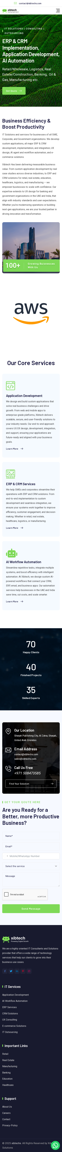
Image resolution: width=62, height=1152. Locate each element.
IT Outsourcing (10, 1032)
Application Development (24, 396)
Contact (6, 1119)
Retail (5, 1054)
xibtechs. (17, 1143)
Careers (6, 1113)
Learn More (12, 448)
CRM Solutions (10, 1013)
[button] (55, 1145)
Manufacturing (9, 1066)
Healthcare (8, 1085)
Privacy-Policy (10, 1125)
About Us (7, 1106)
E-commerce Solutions (14, 1026)
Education (7, 1078)
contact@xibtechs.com (30, 3)
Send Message (31, 908)
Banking (6, 1072)
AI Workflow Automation (23, 562)
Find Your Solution (19, 783)
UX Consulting (9, 1019)
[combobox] (5, 856)
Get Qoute (11, 90)
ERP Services (9, 1007)
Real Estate (8, 1060)
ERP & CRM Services (20, 484)
